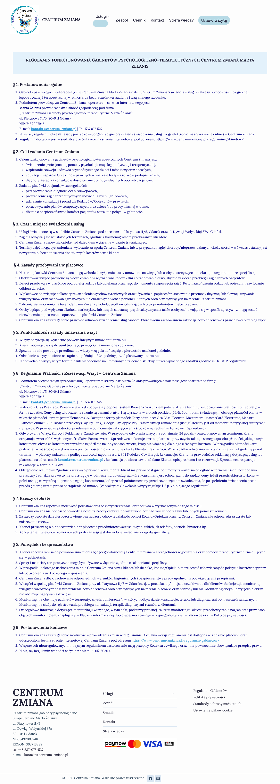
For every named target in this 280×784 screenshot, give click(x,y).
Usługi (108, 694)
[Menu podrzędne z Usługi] (100, 23)
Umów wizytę (214, 20)
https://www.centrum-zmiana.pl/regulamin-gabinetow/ (176, 640)
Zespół (122, 20)
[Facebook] (150, 778)
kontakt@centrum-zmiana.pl (53, 129)
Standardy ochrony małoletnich (217, 704)
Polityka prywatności (209, 697)
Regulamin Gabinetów (210, 690)
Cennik (139, 20)
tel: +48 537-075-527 (28, 750)
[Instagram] (158, 778)
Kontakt (157, 20)
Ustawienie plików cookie (213, 710)
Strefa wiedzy (181, 20)
